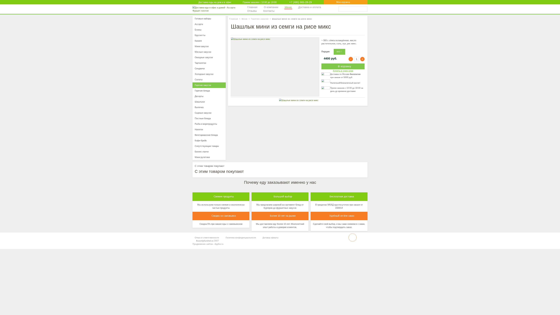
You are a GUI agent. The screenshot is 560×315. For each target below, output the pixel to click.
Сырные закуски (203, 113)
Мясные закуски (203, 52)
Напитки (199, 129)
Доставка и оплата (309, 7)
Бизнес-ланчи (202, 151)
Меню (288, 7)
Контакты (268, 10)
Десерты (199, 96)
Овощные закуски (204, 57)
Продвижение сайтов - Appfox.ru (207, 244)
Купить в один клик (343, 71)
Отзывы (252, 10)
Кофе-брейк (201, 140)
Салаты (199, 79)
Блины (198, 29)
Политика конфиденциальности (240, 237)
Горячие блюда (202, 90)
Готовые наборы (203, 18)
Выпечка (199, 107)
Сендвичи (200, 68)
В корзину (344, 66)
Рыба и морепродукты (206, 124)
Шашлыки (200, 101)
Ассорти (199, 24)
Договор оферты (270, 237)
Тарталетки (200, 63)
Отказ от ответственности (206, 237)
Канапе (198, 41)
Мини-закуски (202, 46)
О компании (271, 7)
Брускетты (200, 35)
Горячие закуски (260, 19)
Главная (252, 7)
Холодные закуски (204, 74)
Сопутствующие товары (207, 146)
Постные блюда (203, 118)
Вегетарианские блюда (206, 135)
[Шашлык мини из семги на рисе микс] (275, 66)
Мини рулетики (202, 157)
